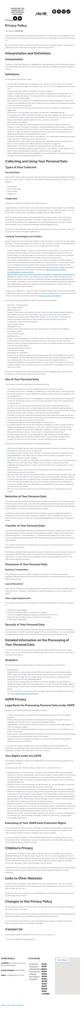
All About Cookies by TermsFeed (50, 296)
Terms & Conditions (17, 1005)
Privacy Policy (5, 1005)
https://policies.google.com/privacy (27, 694)
